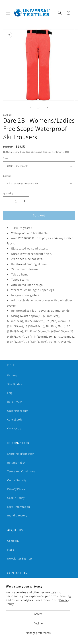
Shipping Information (20, 453)
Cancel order (15, 419)
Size (5, 158)
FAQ (9, 393)
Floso (10, 549)
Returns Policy (16, 462)
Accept (38, 614)
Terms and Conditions (21, 471)
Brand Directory (17, 515)
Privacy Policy (16, 489)
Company (13, 540)
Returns (12, 375)
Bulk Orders (14, 402)
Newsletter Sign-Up (19, 558)
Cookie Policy (16, 498)
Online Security (17, 480)
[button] (8, 12)
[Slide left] (31, 108)
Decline (38, 623)
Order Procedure (17, 410)
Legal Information (18, 506)
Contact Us (14, 428)
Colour (7, 176)
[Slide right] (47, 108)
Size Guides (14, 384)
